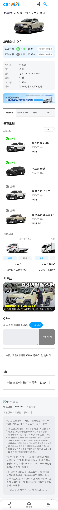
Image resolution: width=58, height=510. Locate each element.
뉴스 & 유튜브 (22, 112)
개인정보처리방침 (12, 412)
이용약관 (30, 406)
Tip (48, 112)
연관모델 (9, 112)
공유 (38, 4)
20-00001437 (29, 482)
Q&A (35, 112)
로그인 (37, 325)
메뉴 (51, 4)
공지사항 (28, 412)
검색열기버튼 (45, 4)
